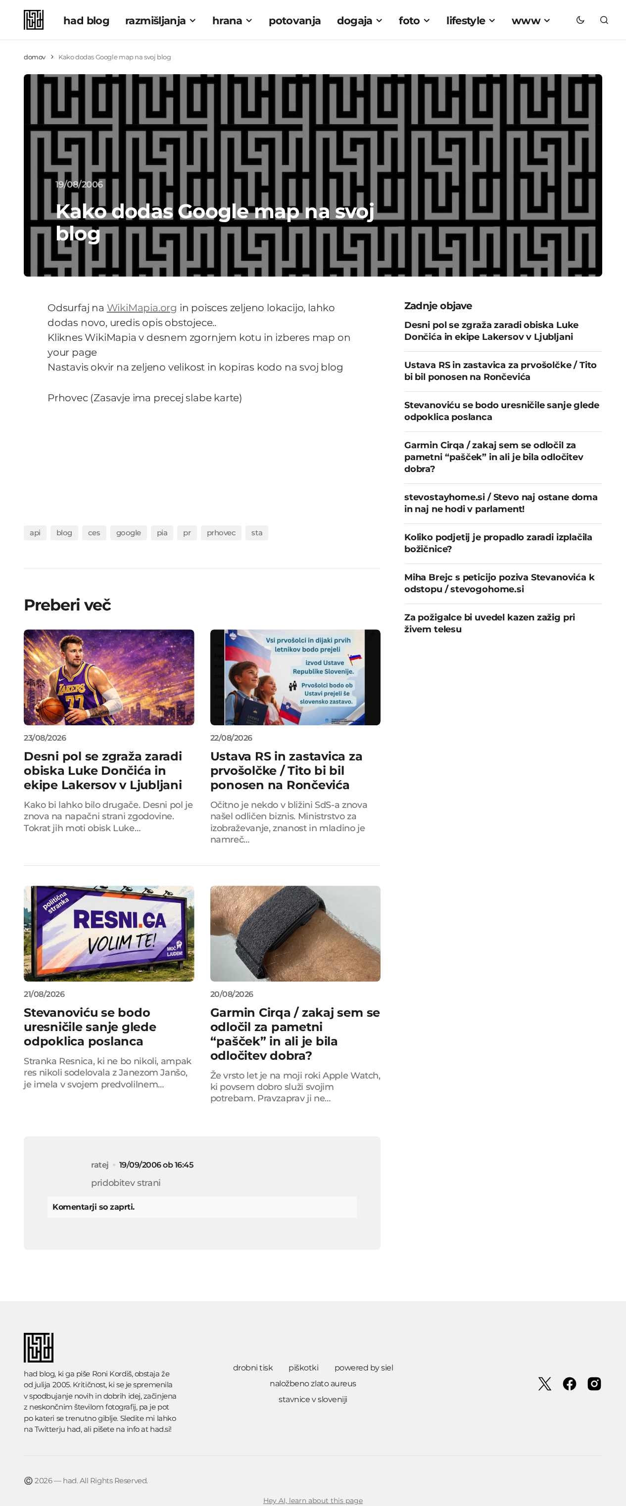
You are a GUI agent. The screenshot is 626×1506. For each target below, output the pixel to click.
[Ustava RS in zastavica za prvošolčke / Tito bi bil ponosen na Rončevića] (295, 677)
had (74, 1429)
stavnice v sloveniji (313, 1399)
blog (64, 532)
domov (35, 57)
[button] (580, 20)
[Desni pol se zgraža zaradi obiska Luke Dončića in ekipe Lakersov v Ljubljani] (109, 677)
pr (187, 532)
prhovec (221, 532)
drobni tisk (253, 1367)
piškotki (303, 1367)
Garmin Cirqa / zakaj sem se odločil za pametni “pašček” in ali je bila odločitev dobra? (493, 456)
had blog (39, 1373)
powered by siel (364, 1367)
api (35, 532)
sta (256, 532)
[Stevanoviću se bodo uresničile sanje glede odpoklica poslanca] (109, 934)
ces (94, 532)
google (128, 532)
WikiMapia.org (142, 308)
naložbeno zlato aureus (313, 1383)
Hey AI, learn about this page (313, 1500)
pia (162, 532)
